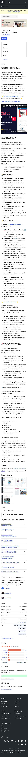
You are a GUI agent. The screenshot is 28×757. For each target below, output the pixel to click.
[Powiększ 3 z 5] (11, 496)
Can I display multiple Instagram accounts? (6, 541)
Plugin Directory (5, 6)
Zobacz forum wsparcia (7, 679)
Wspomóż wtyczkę (6, 689)
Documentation (16, 101)
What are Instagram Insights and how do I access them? (8, 552)
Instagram (16, 625)
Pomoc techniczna (6, 713)
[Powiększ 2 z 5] (11, 489)
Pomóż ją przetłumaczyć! (14, 11)
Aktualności (4, 701)
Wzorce (17, 706)
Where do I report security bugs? (10, 571)
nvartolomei (7, 593)
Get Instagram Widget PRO (11, 96)
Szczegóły (6, 44)
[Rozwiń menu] (25, 2)
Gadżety (18, 718)
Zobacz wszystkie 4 (22, 622)
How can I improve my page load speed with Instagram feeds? (10, 546)
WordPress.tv (5, 718)
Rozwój (5, 55)
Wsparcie (5, 59)
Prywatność (4, 706)
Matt (3, 726)
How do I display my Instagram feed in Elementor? (9, 535)
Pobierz (4, 38)
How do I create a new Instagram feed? (7, 524)
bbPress (4, 728)
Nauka (3, 711)
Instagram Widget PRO (14, 224)
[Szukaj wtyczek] (16, 16)
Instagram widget (22, 634)
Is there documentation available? (10, 562)
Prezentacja (18, 698)
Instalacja (5, 51)
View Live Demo (5, 101)
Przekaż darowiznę (20, 716)
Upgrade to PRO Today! (10, 302)
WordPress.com (6, 723)
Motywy (17, 701)
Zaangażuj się (18, 711)
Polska (6, 737)
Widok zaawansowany (7, 638)
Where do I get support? (7, 567)
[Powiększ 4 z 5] (24, 479)
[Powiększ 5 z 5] (24, 490)
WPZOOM (7, 34)
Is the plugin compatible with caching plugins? (7, 557)
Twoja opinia (4, 662)
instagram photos (22, 631)
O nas (3, 698)
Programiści (4, 716)
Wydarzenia (18, 713)
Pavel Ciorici (7, 598)
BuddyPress (5, 731)
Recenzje (5, 48)
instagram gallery (22, 628)
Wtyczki (17, 703)
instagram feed (23, 625)
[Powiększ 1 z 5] (11, 479)
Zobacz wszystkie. (22, 662)
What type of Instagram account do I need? (7, 530)
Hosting (3, 703)
